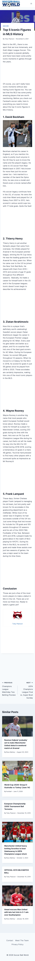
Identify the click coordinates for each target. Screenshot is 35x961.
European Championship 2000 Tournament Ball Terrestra (15, 806)
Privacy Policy (17, 944)
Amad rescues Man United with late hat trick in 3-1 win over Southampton (16, 912)
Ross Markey (10, 752)
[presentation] (17, 726)
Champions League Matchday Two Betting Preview (9, 689)
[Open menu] (31, 3)
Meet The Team (22, 940)
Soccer (6, 26)
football (9, 791)
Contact (9, 940)
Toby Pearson (9, 39)
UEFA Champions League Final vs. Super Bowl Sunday (26, 690)
